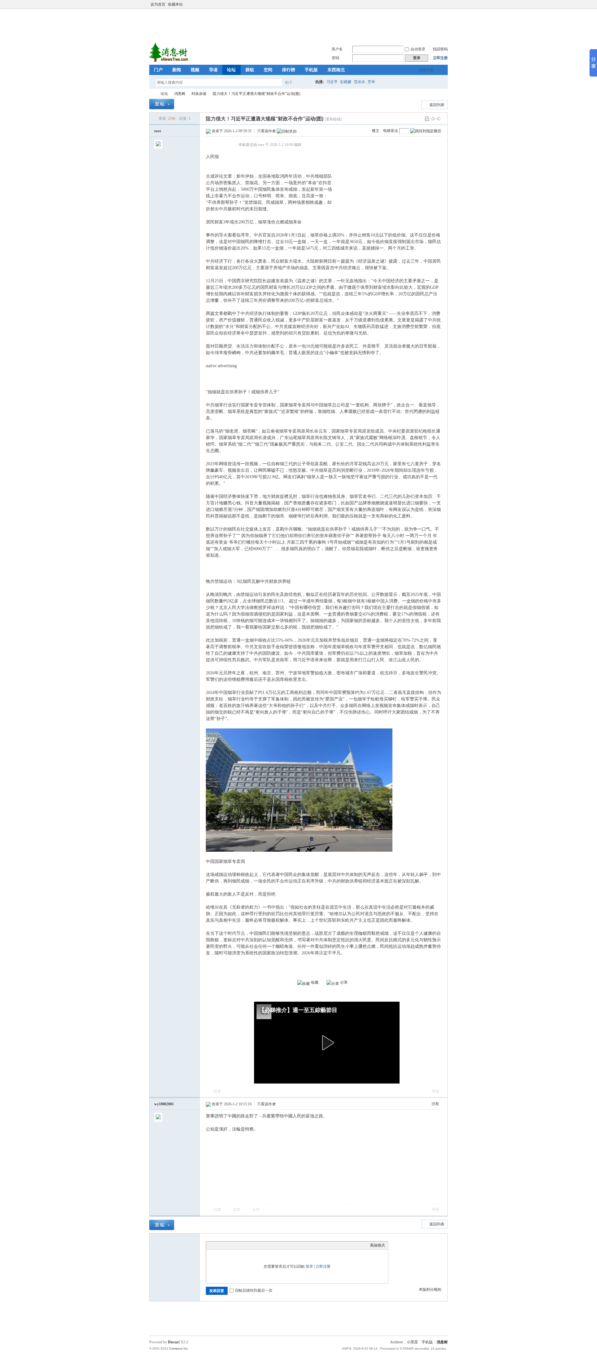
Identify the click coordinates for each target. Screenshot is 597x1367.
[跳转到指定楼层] (425, 131)
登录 (309, 1266)
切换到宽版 (444, 4)
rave (157, 131)
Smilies (256, 1245)
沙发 (435, 1104)
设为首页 (157, 4)
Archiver (396, 1342)
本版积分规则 (430, 1289)
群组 (249, 70)
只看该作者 (266, 131)
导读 (213, 70)
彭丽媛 (345, 82)
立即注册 (440, 58)
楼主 (375, 131)
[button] (327, 1043)
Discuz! (174, 1342)
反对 (256, 1209)
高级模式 (377, 1245)
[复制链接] (333, 119)
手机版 (311, 70)
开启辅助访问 (439, 4)
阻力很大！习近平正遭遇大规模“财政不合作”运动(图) (256, 93)
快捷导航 (426, 70)
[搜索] (307, 82)
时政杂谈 (199, 93)
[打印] (426, 118)
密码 (335, 58)
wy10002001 (164, 1104)
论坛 (231, 70)
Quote (240, 1245)
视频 (195, 70)
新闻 (176, 70)
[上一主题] (432, 118)
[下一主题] (438, 118)
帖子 (289, 82)
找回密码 (440, 49)
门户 (158, 70)
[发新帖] (161, 104)
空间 (268, 70)
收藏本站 (175, 4)
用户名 (337, 49)
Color (217, 1245)
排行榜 (288, 70)
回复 (217, 1091)
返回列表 (436, 105)
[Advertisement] (300, 25)
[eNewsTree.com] (169, 61)
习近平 (332, 82)
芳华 (371, 82)
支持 (237, 1209)
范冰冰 (359, 82)
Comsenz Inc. (179, 1348)
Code (248, 1245)
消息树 (179, 93)
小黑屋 (412, 1342)
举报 (435, 1091)
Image (225, 1245)
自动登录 (417, 49)
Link (232, 1245)
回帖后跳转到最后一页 (253, 1290)
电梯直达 (390, 131)
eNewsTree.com (151, 93)
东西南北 (336, 70)
